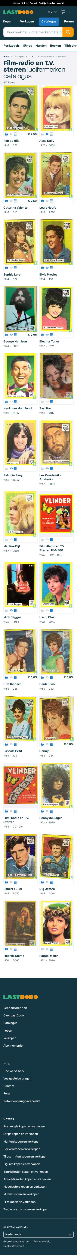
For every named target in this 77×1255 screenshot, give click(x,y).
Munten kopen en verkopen (21, 1141)
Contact (8, 1086)
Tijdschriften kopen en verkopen (25, 1156)
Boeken (55, 45)
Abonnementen (13, 1045)
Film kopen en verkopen (19, 1202)
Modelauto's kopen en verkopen (24, 1187)
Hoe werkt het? (13, 1071)
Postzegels (11, 45)
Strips (27, 45)
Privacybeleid (42, 1241)
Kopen (7, 21)
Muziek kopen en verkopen (21, 1194)
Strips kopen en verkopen (20, 1134)
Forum (69, 21)
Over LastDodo (13, 1015)
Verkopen (27, 21)
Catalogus (48, 21)
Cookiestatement (13, 1246)
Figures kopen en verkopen (21, 1164)
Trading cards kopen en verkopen (25, 1209)
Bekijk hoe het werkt (51, 3)
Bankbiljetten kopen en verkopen (25, 1172)
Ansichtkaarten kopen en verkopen (27, 1179)
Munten (41, 45)
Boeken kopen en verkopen (21, 1149)
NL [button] (50, 12)
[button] (63, 12)
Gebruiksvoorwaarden (16, 1241)
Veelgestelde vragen (17, 1078)
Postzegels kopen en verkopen (24, 1126)
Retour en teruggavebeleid (21, 1101)
